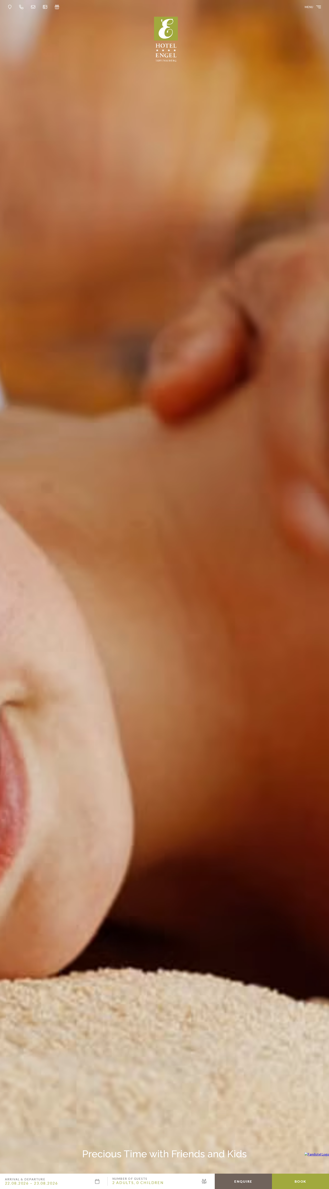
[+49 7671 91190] (22, 6)
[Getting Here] (10, 6)
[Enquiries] (34, 6)
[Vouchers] (58, 6)
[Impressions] (46, 6)
